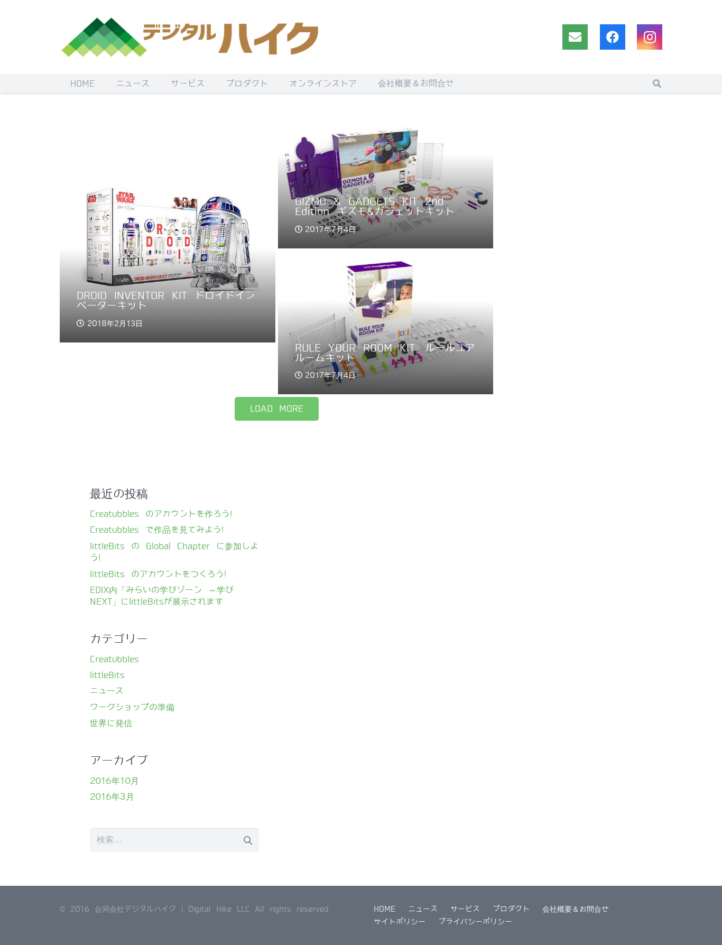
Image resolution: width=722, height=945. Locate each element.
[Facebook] (612, 37)
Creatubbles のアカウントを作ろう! (161, 513)
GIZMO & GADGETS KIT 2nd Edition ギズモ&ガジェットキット (375, 206)
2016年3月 (112, 796)
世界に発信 (111, 723)
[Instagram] (649, 37)
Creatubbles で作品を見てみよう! (157, 529)
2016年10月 (114, 780)
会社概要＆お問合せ (575, 909)
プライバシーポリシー (475, 922)
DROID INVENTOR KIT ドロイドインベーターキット (166, 300)
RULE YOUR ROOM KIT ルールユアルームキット (385, 353)
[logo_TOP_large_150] (192, 37)
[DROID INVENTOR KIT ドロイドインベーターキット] (167, 234)
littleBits (107, 675)
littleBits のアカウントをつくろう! (158, 574)
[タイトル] (575, 37)
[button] (657, 83)
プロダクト (511, 909)
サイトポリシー (399, 922)
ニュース (107, 691)
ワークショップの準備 (132, 707)
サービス (465, 909)
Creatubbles (114, 659)
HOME (384, 909)
